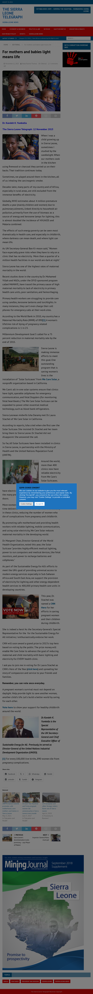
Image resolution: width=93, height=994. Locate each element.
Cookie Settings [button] (26, 504)
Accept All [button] (39, 504)
